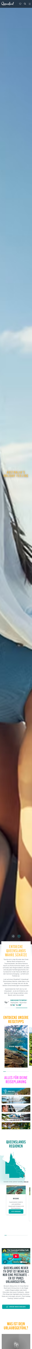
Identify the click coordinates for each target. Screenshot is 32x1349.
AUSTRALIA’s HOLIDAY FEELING (16, 473)
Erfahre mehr (26, 1181)
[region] (16, 970)
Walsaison (15, 1002)
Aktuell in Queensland (19, 1000)
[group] (16, 1048)
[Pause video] (13, 936)
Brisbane (16, 1198)
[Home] (7, 5)
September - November (19, 1004)
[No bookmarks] (20, 4)
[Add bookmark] (19, 936)
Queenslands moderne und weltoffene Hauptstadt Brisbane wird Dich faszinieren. (16, 1205)
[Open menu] (30, 4)
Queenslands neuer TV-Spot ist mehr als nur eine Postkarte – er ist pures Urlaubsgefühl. (16, 1274)
